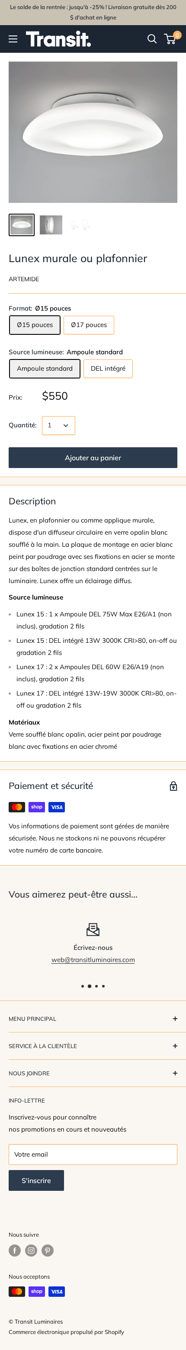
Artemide (24, 279)
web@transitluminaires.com (93, 960)
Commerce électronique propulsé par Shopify (66, 1331)
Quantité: (23, 425)
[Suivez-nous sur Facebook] (15, 1250)
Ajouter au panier (93, 457)
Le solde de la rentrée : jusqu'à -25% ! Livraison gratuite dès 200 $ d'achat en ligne (93, 12)
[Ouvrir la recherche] (152, 39)
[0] (170, 39)
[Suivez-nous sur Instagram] (31, 1250)
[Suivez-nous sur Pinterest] (48, 1250)
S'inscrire (36, 1180)
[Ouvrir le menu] (13, 38)
